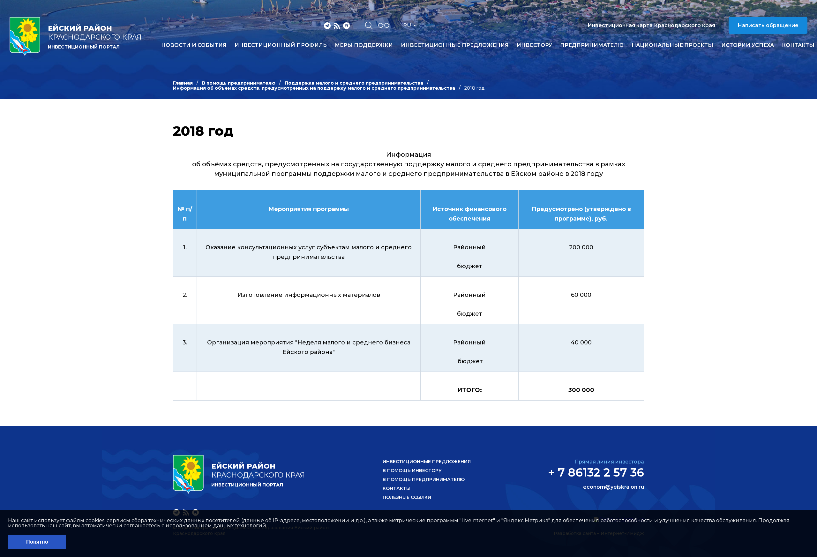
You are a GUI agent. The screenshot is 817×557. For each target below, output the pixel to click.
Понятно (37, 542)
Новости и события (194, 45)
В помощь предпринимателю (238, 83)
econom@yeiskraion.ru (613, 487)
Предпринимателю (592, 45)
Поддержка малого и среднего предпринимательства (354, 83)
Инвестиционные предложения (455, 45)
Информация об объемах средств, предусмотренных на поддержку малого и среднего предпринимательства (314, 88)
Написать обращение (768, 25)
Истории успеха (747, 45)
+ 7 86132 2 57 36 (596, 472)
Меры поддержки (364, 45)
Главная (183, 83)
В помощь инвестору (412, 470)
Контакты (798, 45)
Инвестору (534, 45)
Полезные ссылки (407, 497)
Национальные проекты (672, 45)
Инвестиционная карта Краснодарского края (651, 25)
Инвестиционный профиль (281, 45)
